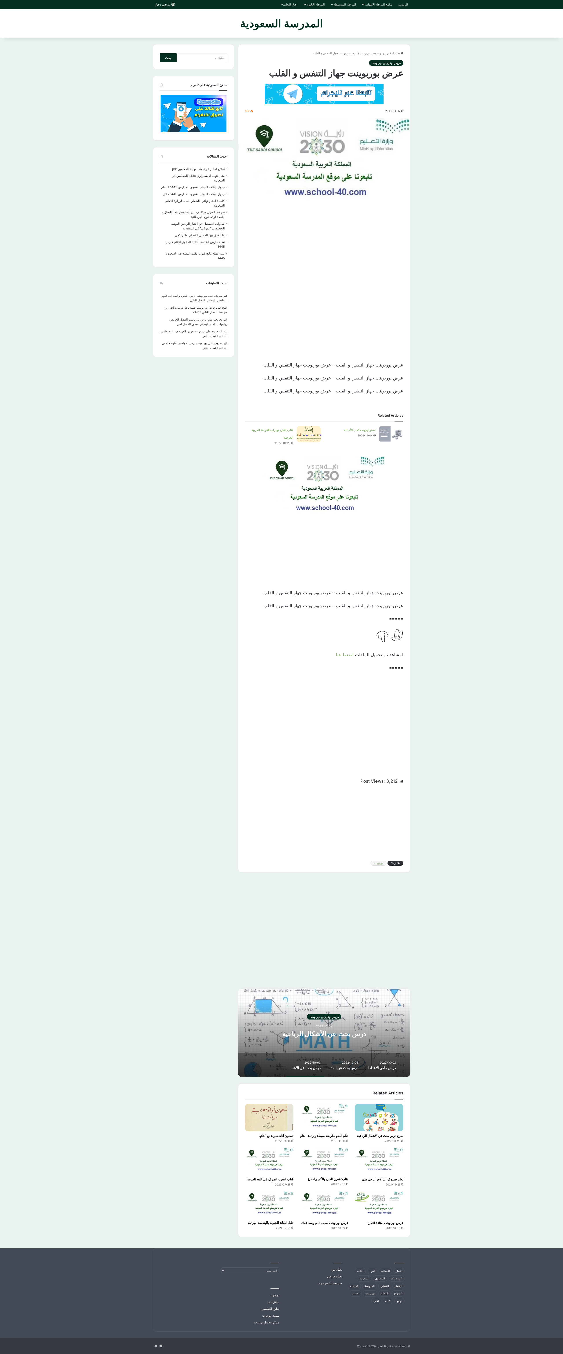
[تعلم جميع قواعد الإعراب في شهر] (379, 1161)
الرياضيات (396, 1278)
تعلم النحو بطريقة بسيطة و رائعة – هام (324, 1136)
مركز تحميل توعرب (266, 1322)
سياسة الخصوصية (330, 1283)
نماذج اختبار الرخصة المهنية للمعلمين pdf (198, 169)
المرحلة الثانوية (315, 4)
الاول (372, 1271)
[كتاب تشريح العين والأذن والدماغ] (324, 1161)
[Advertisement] (324, 249)
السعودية (364, 1278)
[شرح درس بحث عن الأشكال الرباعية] (379, 1117)
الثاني (360, 1271)
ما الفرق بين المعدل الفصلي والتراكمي (200, 235)
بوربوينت (378, 863)
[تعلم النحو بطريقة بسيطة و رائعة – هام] (324, 1117)
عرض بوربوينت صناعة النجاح (385, 1223)
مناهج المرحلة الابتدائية (378, 4)
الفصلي (385, 1286)
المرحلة (354, 1286)
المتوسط (370, 1286)
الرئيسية (403, 4)
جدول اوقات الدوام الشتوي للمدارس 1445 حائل (194, 194)
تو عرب (274, 1295)
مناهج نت (273, 1302)
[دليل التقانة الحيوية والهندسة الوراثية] (269, 1204)
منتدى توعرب (270, 1315)
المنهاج (398, 1293)
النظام (384, 1293)
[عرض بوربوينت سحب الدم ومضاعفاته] (324, 1204)
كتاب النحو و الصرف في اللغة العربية (270, 1179)
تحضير (355, 1293)
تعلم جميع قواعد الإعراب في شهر (382, 1179)
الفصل (398, 1286)
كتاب (388, 1301)
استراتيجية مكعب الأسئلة (360, 430)
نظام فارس (334, 1276)
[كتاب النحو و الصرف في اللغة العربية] (269, 1161)
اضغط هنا (345, 654)
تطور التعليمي (270, 1308)
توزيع (399, 1301)
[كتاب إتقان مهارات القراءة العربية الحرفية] (309, 434)
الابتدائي (385, 1271)
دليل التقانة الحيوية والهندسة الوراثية (270, 1222)
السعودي (380, 1278)
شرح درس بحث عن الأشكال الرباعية (380, 1136)
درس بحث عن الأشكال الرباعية (324, 1033)
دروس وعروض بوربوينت (374, 53)
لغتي (376, 1301)
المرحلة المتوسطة (345, 4)
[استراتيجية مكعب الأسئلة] (391, 434)
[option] (324, 1033)
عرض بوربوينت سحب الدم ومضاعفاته (324, 1223)
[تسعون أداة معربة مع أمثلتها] (269, 1117)
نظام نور (336, 1269)
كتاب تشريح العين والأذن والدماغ (328, 1179)
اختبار (399, 1271)
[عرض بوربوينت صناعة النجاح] (379, 1204)
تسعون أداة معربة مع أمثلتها (276, 1136)
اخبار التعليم (290, 4)
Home (396, 53)
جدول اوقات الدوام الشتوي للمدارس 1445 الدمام (193, 187)
